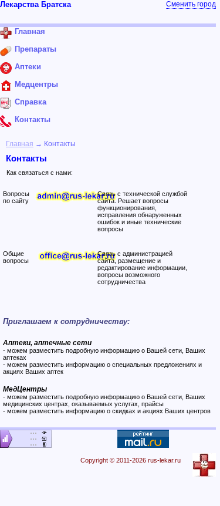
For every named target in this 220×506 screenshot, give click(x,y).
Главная (19, 144)
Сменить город (191, 4)
